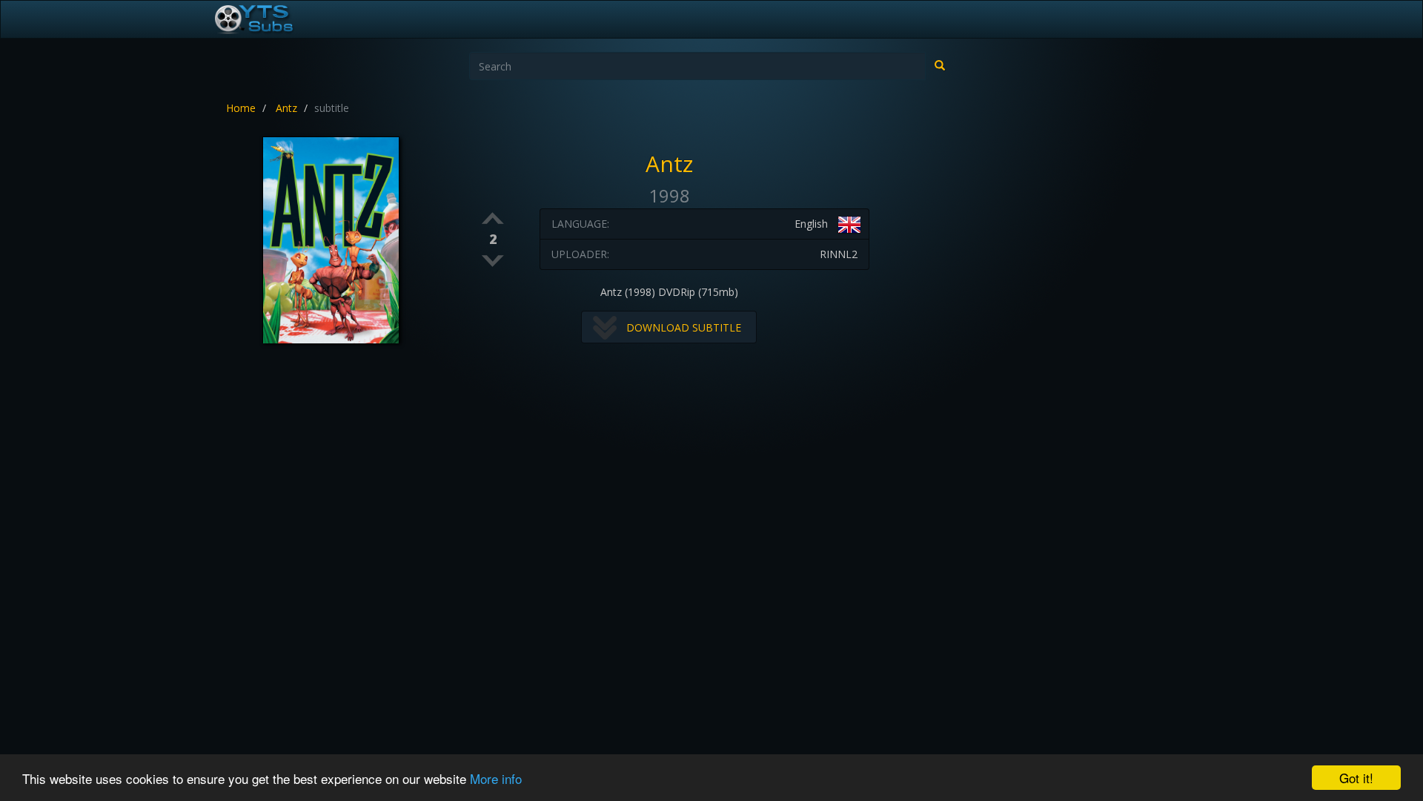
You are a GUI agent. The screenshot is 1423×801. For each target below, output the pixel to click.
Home (241, 108)
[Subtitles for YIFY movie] (270, 19)
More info (496, 778)
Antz (286, 108)
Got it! (1356, 777)
